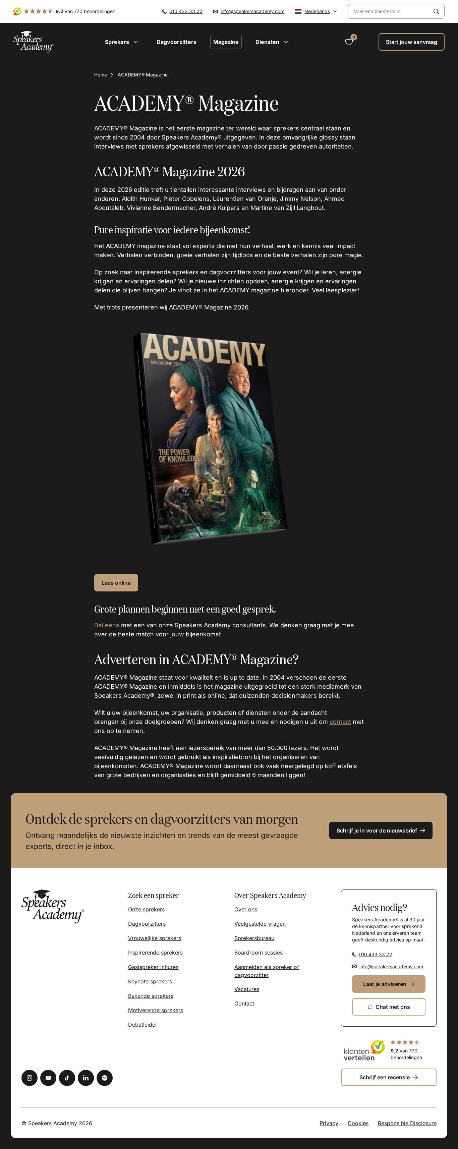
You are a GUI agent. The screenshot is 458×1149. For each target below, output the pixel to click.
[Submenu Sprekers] (136, 42)
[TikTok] (67, 1078)
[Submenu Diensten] (286, 42)
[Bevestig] (436, 11)
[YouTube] (48, 1078)
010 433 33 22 (186, 11)
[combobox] (388, 11)
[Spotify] (105, 1078)
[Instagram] (29, 1078)
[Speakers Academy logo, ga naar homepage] (33, 42)
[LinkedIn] (86, 1078)
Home (100, 74)
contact (340, 721)
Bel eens (106, 625)
